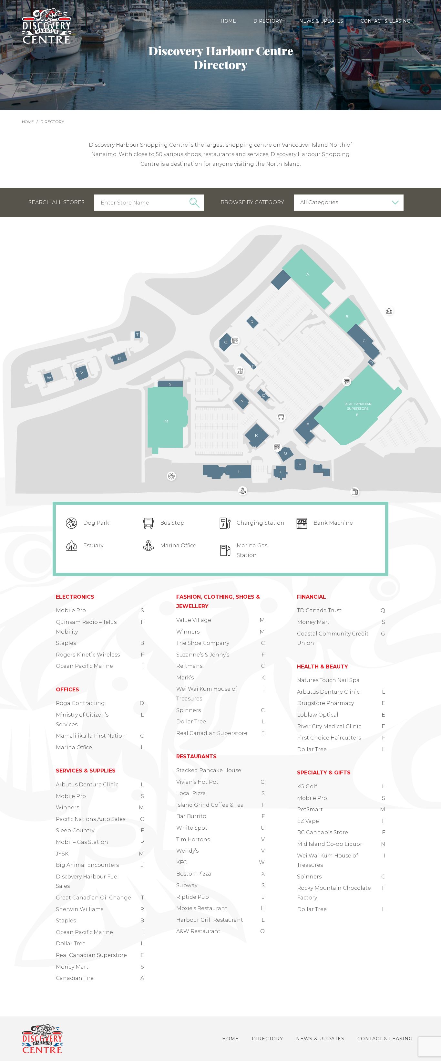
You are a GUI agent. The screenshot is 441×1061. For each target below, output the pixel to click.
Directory (267, 21)
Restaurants (196, 756)
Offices (67, 690)
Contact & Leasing (385, 21)
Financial (311, 597)
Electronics (75, 597)
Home (228, 21)
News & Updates (321, 21)
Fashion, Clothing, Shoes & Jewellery (218, 602)
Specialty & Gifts (324, 773)
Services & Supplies (86, 771)
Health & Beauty (322, 667)
